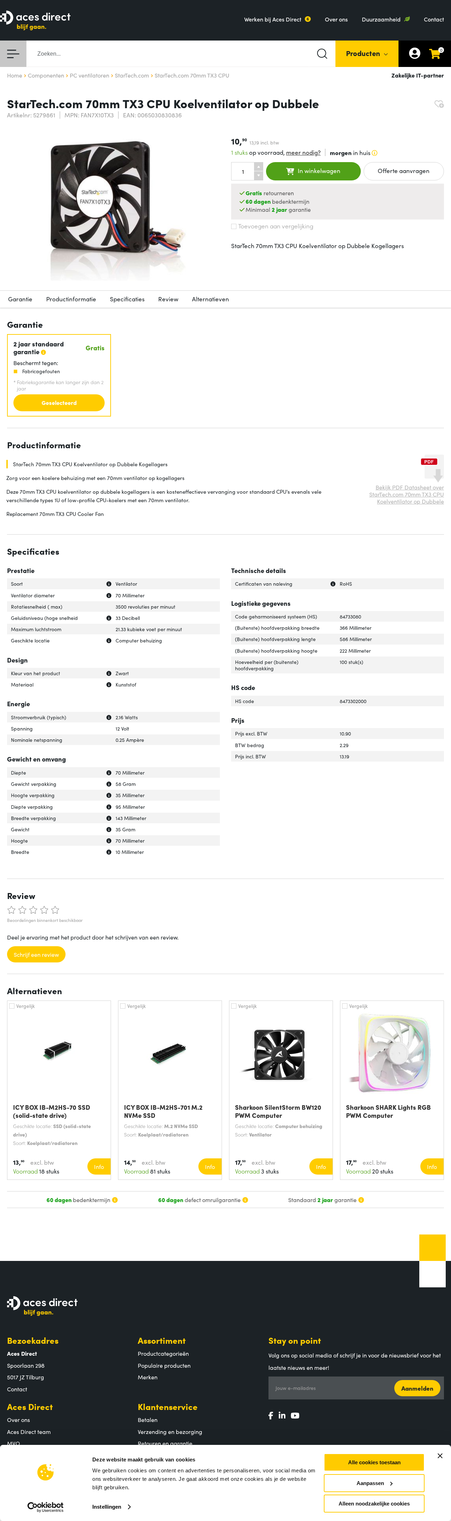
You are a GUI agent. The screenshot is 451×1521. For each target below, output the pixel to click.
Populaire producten (164, 1365)
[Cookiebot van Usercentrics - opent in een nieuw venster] (45, 1507)
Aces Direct (30, 1406)
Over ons (336, 19)
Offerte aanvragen (404, 170)
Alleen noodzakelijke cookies (374, 1504)
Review (168, 299)
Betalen (147, 1419)
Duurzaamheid (381, 19)
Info (99, 1166)
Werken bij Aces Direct (272, 19)
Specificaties (127, 299)
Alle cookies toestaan (374, 1462)
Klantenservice (168, 1406)
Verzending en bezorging (170, 1431)
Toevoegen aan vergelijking (275, 226)
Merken (147, 1377)
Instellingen (106, 1507)
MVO (13, 1443)
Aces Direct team (29, 1431)
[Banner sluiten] (440, 1455)
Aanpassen (370, 1483)
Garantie (20, 299)
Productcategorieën (163, 1353)
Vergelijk (25, 1005)
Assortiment (162, 1340)
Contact (434, 19)
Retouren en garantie (165, 1443)
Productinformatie (71, 299)
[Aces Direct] (35, 21)
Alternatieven (210, 299)
